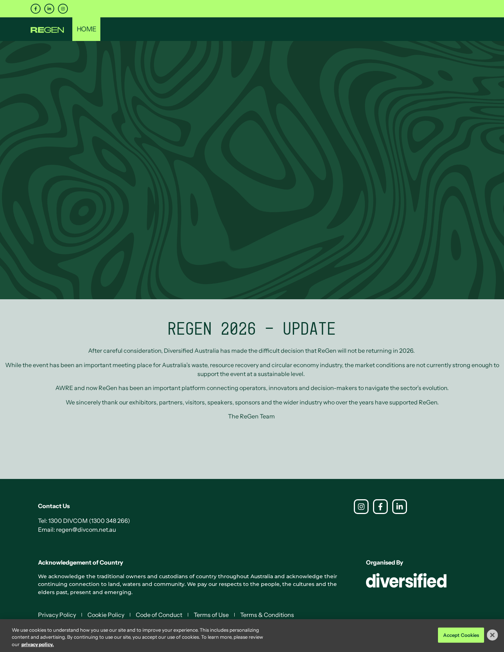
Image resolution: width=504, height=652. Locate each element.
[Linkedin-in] (49, 9)
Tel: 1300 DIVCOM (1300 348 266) (84, 520)
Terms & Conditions (267, 614)
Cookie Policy (105, 614)
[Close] (492, 635)
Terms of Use (211, 614)
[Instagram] (63, 9)
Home (86, 29)
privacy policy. (37, 644)
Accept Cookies (461, 635)
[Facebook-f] (36, 9)
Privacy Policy (57, 614)
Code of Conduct (159, 614)
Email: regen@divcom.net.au (77, 529)
